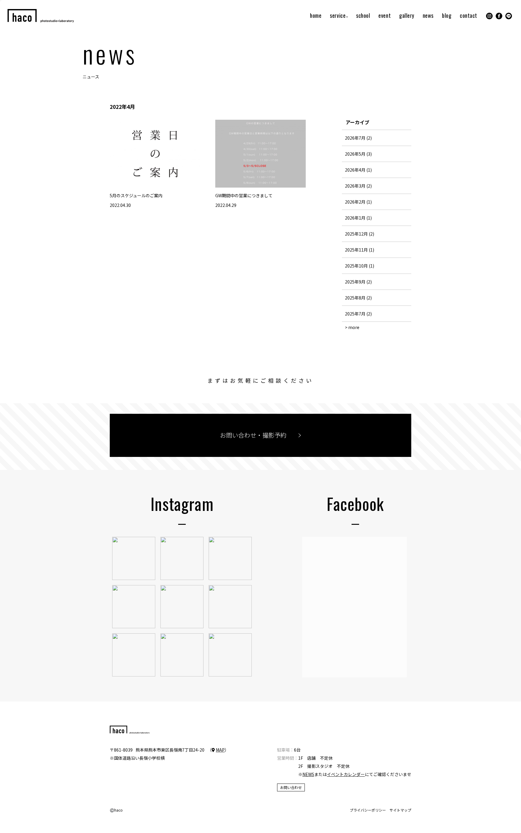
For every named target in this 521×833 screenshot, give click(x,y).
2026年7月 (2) (358, 138)
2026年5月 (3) (358, 154)
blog (446, 16)
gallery (406, 16)
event (384, 16)
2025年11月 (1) (359, 250)
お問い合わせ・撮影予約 (253, 435)
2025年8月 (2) (358, 298)
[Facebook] (499, 16)
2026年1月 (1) (358, 218)
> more (352, 327)
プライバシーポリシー (368, 809)
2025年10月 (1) (359, 266)
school (363, 16)
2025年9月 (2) (358, 282)
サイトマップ (400, 809)
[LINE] (508, 16)
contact (468, 16)
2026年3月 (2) (358, 186)
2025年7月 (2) (358, 314)
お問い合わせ (291, 787)
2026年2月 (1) (358, 202)
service (338, 16)
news (428, 16)
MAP (220, 750)
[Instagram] (489, 16)
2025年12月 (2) (359, 234)
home (315, 16)
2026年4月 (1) (358, 170)
